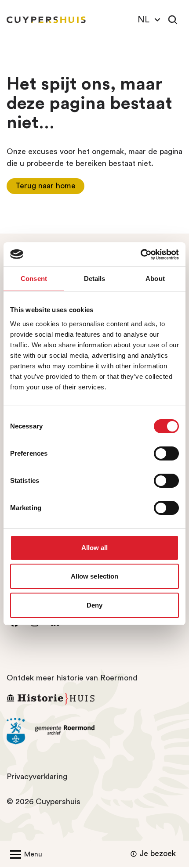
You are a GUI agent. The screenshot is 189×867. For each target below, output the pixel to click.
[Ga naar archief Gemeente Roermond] (94, 731)
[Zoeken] (172, 19)
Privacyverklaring (37, 777)
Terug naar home (45, 186)
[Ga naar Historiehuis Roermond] (94, 699)
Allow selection (95, 576)
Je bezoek (157, 853)
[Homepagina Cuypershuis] (46, 19)
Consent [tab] (34, 278)
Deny (94, 605)
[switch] (166, 453)
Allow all (94, 547)
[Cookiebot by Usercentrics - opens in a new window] (140, 254)
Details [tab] (94, 278)
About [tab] (155, 278)
